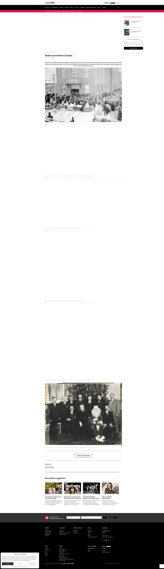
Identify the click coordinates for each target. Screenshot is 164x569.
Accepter (8, 563)
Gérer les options (32, 563)
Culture (65, 481)
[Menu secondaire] (118, 3)
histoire (47, 467)
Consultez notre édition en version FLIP (136, 22)
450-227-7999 (105, 535)
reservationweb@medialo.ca (107, 537)
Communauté (48, 481)
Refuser (20, 563)
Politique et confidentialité (23, 566)
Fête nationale (86, 481)
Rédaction (49, 57)
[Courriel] (52, 57)
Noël (52, 467)
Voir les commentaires (83, 455)
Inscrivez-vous (133, 48)
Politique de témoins (14, 566)
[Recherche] (117, 7)
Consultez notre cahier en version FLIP (136, 32)
